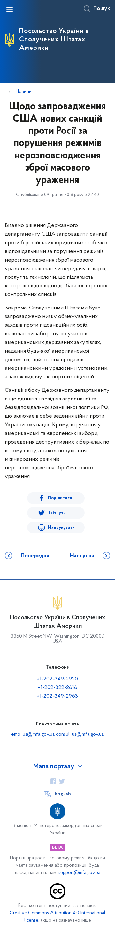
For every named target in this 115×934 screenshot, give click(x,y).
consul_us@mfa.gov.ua (80, 734)
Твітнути (57, 513)
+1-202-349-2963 (57, 696)
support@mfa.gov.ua (79, 872)
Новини (24, 91)
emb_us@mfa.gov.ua (33, 734)
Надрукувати (61, 527)
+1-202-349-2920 (57, 679)
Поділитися (60, 498)
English (63, 793)
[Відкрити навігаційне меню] (9, 9)
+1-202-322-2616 (57, 688)
